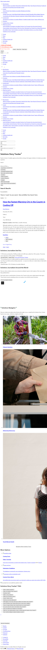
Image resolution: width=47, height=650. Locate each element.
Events (32, 19)
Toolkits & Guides (27, 19)
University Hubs (39, 16)
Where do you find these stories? (9, 596)
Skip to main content (5, 1)
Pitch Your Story (21, 28)
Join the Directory (13, 28)
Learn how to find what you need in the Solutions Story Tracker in (17, 562)
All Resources (41, 19)
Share (7, 237)
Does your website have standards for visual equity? (12, 608)
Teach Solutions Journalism (17, 30)
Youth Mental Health (16, 14)
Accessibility (5, 639)
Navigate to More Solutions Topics (23, 546)
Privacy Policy (6, 644)
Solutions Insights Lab (7, 39)
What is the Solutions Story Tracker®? (10, 591)
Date (2, 185)
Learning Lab (6, 18)
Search (1, 141)
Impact (4, 9)
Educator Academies (19, 16)
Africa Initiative (37, 14)
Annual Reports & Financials (14, 7)
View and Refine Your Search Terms (28, 195)
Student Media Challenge (30, 16)
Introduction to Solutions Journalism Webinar (13, 19)
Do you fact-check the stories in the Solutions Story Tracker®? (14, 606)
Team (31, 6)
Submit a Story (11, 257)
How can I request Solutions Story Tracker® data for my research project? (16, 605)
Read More (5, 235)
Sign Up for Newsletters (5, 623)
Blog (4, 38)
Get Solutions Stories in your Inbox (31, 30)
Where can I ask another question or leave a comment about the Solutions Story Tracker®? (19, 610)
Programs (5, 13)
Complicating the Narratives (9, 16)
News (4, 36)
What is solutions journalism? (8, 589)
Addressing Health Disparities (27, 14)
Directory (5, 21)
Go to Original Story (7, 244)
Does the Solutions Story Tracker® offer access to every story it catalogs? (16, 603)
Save (7, 241)
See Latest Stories (4, 257)
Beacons (42, 14)
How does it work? (6, 593)
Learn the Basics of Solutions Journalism (11, 26)
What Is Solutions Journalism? (9, 6)
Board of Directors (37, 6)
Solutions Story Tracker (8, 23)
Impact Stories (6, 11)
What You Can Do (7, 25)
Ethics (29, 6)
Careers (22, 7)
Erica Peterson (6, 209)
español (33, 562)
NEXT (7, 247)
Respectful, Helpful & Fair (21, 6)
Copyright (5, 641)
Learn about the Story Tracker (21, 257)
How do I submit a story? (7, 598)
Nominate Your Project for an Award (33, 28)
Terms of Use (6, 642)
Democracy (9, 14)
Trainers (36, 19)
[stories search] (23, 162)
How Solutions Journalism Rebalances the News (19, 11)
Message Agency (11, 649)
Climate (4, 14)
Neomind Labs (20, 649)
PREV (4, 247)
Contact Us (5, 637)
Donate (4, 43)
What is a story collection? (8, 594)
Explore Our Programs (26, 26)
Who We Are (6, 4)
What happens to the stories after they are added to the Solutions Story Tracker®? (18, 601)
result (7, 195)
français (40, 562)
